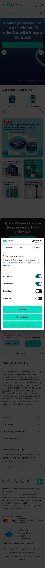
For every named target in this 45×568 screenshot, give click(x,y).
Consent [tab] (8, 248)
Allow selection (22, 317)
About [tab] (36, 248)
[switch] (38, 284)
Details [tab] (22, 248)
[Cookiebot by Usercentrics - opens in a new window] (32, 241)
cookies (6, 266)
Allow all (22, 309)
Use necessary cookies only (22, 325)
